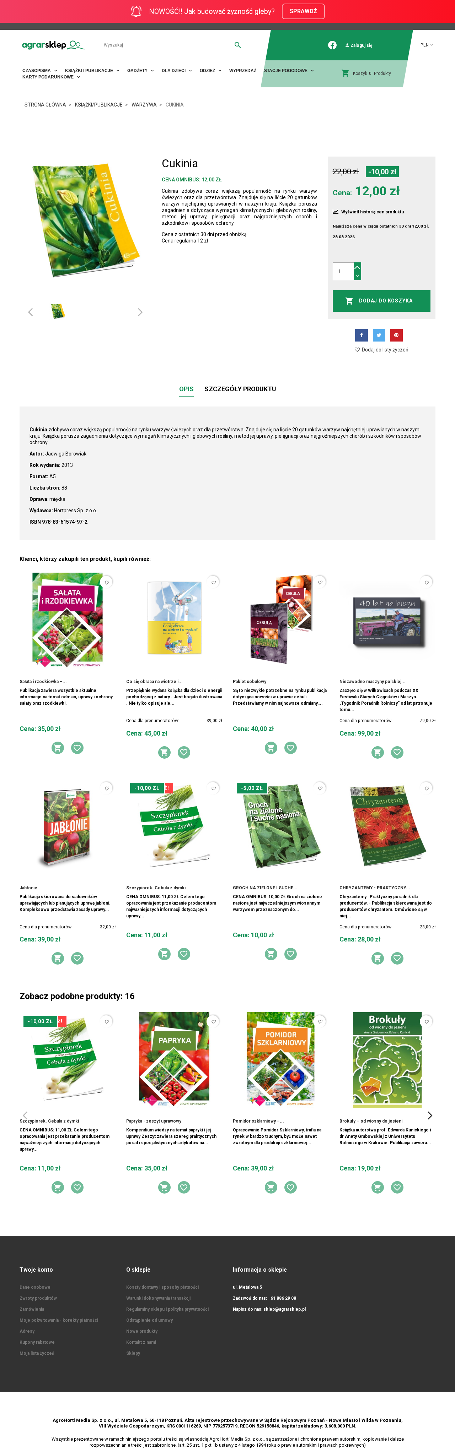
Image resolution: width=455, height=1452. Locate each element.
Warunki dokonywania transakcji (158, 1298)
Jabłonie (28, 887)
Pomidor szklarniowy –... (258, 1121)
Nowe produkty (141, 1331)
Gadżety (138, 70)
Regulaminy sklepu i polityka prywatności (167, 1309)
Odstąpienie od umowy (149, 1320)
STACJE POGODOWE (286, 70)
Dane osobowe (35, 1287)
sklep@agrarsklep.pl (284, 1309)
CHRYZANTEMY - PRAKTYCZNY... (374, 887)
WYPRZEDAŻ (242, 70)
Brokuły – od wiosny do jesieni (370, 1121)
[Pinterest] (396, 335)
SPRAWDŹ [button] (303, 11)
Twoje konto (36, 1269)
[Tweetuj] (379, 335)
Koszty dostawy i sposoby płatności (162, 1287)
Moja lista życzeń (37, 1353)
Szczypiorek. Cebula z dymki (156, 887)
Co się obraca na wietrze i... (154, 681)
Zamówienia (32, 1309)
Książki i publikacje (89, 70)
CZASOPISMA (37, 70)
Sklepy (133, 1353)
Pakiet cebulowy (249, 681)
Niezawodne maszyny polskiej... (372, 681)
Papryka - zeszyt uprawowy (153, 1121)
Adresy (27, 1331)
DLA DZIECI (174, 70)
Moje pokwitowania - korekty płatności (59, 1320)
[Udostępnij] (361, 335)
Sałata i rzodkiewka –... (43, 681)
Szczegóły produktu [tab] (240, 389)
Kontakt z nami (141, 1342)
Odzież (208, 70)
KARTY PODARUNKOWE (48, 77)
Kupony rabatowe (37, 1342)
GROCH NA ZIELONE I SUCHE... (265, 887)
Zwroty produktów (38, 1298)
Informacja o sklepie (260, 1269)
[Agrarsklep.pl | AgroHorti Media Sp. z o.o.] (53, 45)
